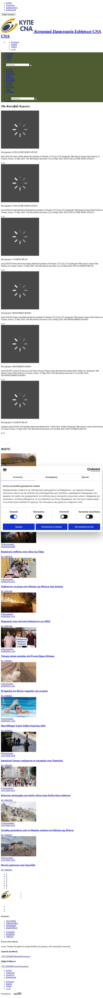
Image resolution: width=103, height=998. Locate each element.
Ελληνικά (15, 42)
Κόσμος (9, 85)
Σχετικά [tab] (85, 477)
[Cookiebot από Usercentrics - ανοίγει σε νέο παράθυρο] (89, 470)
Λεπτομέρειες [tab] (51, 477)
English (14, 44)
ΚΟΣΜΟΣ (10, 934)
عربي (13, 49)
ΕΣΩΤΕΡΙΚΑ (11, 928)
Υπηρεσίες (10, 5)
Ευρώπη (9, 83)
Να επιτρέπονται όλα (84, 527)
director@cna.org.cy (22, 956)
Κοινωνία (10, 78)
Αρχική (9, 69)
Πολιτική (9, 71)
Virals (8, 89)
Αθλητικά (10, 87)
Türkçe (14, 47)
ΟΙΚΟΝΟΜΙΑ (12, 923)
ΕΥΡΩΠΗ (10, 932)
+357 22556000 (7, 966)
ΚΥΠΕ (9, 3)
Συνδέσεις (10, 975)
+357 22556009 (7, 956)
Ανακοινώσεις (11, 8)
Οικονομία (10, 74)
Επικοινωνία (11, 10)
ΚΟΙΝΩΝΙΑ (11, 926)
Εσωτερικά (10, 80)
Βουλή (8, 76)
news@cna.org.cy (21, 966)
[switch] (38, 517)
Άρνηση (18, 527)
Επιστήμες (10, 92)
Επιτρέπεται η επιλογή (52, 527)
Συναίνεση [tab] (17, 477)
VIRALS (9, 937)
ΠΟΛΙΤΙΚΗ (11, 921)
